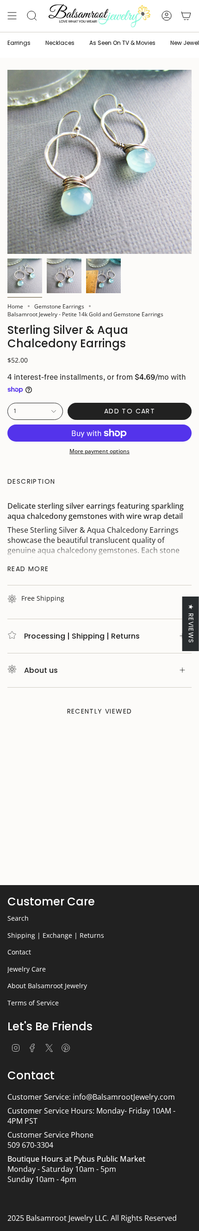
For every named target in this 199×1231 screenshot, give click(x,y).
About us (41, 670)
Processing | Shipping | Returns (82, 636)
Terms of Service (33, 1002)
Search (18, 918)
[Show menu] (12, 15)
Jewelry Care (26, 969)
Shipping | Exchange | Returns (55, 935)
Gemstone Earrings (59, 306)
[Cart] (186, 15)
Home (15, 306)
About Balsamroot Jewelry (47, 985)
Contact (19, 952)
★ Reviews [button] (191, 624)
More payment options (99, 451)
